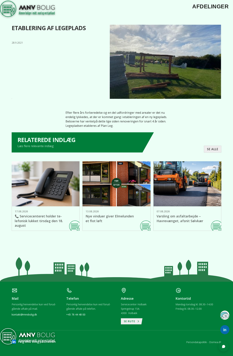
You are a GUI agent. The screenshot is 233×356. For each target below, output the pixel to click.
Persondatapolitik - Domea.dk (203, 342)
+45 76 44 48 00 (75, 314)
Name (175, 264)
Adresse (177, 278)
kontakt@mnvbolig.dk (24, 314)
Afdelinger (210, 6)
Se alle (212, 149)
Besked (176, 292)
